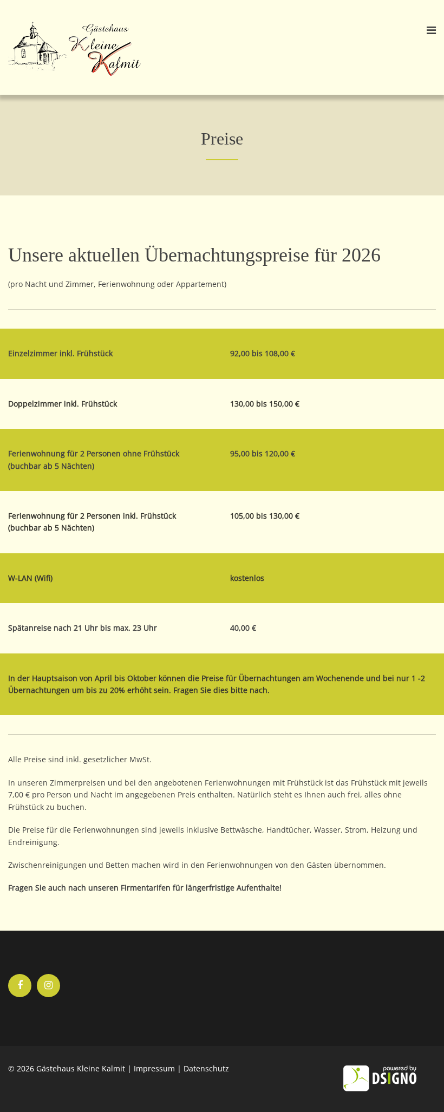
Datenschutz (206, 1068)
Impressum (154, 1068)
